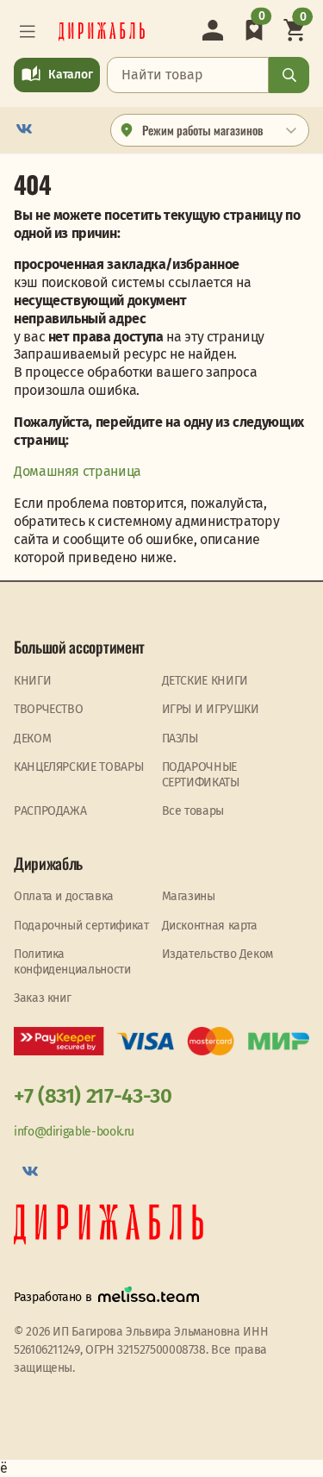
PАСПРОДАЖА (50, 811)
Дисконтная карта (210, 925)
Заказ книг (42, 998)
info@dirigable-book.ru (74, 1131)
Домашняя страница (77, 471)
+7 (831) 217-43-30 (93, 1096)
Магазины (188, 896)
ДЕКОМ (32, 738)
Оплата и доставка (64, 896)
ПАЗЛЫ (180, 738)
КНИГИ (32, 680)
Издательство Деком (218, 954)
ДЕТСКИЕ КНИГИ (205, 680)
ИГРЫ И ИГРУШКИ (210, 709)
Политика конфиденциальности (72, 962)
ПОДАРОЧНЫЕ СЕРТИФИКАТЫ (200, 775)
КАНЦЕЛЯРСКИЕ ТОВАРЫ (78, 767)
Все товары (193, 811)
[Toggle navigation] (27, 32)
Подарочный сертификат (81, 925)
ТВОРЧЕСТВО (48, 709)
